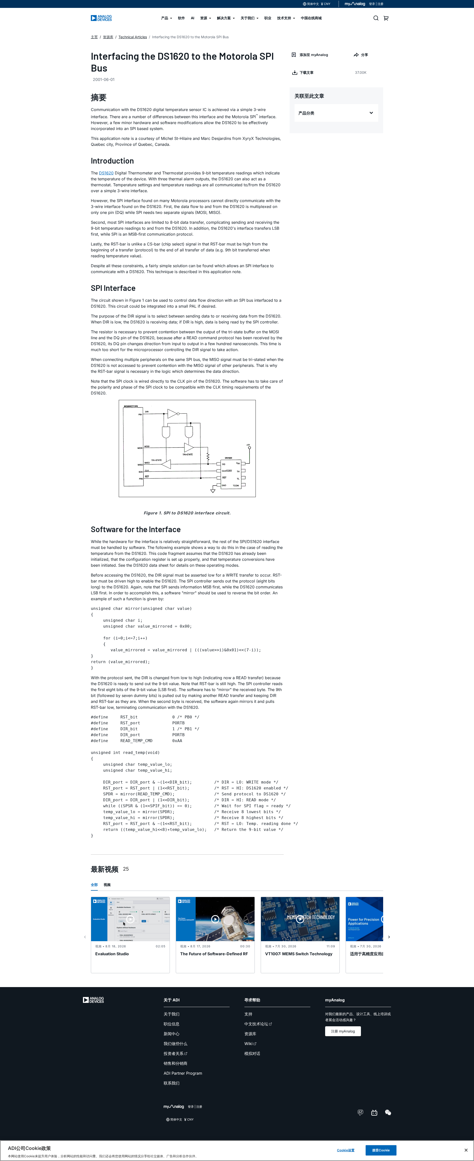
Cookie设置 (346, 1150)
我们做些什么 (175, 1043)
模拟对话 (252, 1053)
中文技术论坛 (256, 1023)
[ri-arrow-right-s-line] (389, 937)
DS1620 (106, 172)
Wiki (248, 1043)
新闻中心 (171, 1033)
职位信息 (171, 1023)
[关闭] (466, 1150)
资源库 (250, 1033)
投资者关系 (173, 1053)
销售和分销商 (175, 1063)
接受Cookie (381, 1150)
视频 (107, 884)
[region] (237, 1150)
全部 (94, 884)
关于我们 (171, 1013)
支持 (248, 1013)
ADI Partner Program (183, 1073)
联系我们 (171, 1083)
